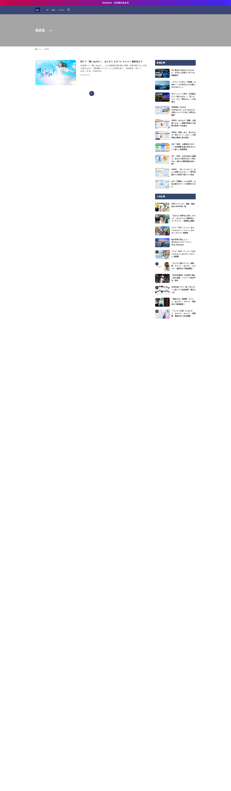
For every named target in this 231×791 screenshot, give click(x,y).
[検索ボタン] (69, 10)
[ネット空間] (37, 10)
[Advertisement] (175, 346)
